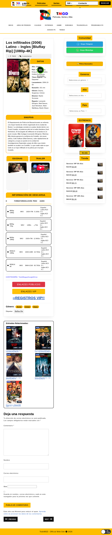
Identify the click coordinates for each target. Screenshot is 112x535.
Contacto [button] (82, 3)
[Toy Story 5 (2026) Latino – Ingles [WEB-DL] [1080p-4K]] (76, 135)
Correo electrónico (11, 473)
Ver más (85, 153)
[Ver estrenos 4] (87, 148)
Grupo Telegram (86, 44)
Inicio (26, 3)
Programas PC (97, 25)
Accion (19, 307)
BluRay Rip (19, 311)
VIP (68, 3)
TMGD (14, 56)
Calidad (37, 25)
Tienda (62, 30)
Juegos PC (51, 30)
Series (56, 3)
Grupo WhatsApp (86, 50)
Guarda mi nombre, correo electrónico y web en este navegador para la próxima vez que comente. (25, 495)
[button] (106, 531)
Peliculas (41, 3)
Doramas (69, 25)
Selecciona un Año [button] (76, 95)
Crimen (27, 307)
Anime (59, 25)
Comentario (9, 425)
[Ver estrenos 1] (82, 148)
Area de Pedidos (24, 25)
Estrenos (49, 25)
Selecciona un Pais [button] (77, 111)
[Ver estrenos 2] (83, 148)
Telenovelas (82, 25)
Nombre (7, 460)
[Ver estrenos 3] (85, 148)
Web (5, 486)
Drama (35, 307)
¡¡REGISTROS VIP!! (29, 298)
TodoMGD (44, 532)
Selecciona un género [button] (77, 80)
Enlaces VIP (28, 291)
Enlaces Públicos (28, 284)
